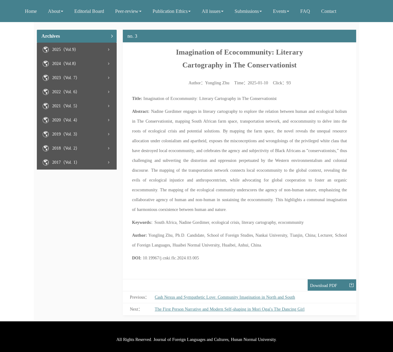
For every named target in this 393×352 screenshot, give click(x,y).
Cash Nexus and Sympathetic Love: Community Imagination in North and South (225, 297)
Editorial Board (89, 11)
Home (31, 11)
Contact (328, 11)
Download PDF (323, 285)
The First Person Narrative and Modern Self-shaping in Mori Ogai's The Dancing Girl (230, 309)
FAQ (305, 11)
